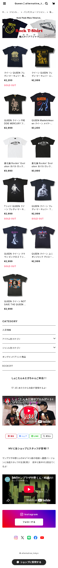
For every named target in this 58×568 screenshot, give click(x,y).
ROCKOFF (7, 366)
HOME (4, 12)
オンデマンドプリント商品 (14, 357)
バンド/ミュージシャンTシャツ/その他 (35, 12)
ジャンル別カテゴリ (14, 12)
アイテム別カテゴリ (11, 339)
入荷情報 (6, 330)
